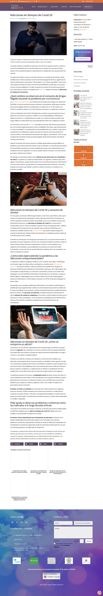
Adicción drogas (78, 76)
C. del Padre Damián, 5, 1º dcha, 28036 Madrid (28, 535)
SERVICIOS (64, 6)
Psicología (77, 86)
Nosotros (60, 585)
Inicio (41, 585)
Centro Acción (15, 18)
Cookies (54, 585)
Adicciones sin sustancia (81, 79)
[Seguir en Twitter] (22, 522)
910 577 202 (14, 1)
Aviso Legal (47, 585)
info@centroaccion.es (20, 544)
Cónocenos (83, 29)
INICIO (34, 6)
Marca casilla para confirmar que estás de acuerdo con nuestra (63, 545)
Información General (30, 18)
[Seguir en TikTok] (26, 522)
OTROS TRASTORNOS (75, 6)
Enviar (89, 541)
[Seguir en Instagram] (12, 522)
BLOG (83, 1)
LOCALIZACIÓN (89, 1)
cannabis (31, 124)
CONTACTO (88, 6)
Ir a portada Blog (83, 59)
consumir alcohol (38, 231)
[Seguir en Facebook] (17, 522)
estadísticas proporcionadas (21, 102)
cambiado (42, 89)
